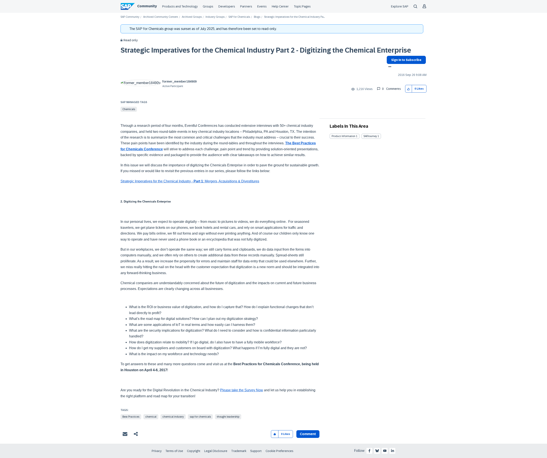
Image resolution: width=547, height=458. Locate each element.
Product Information (343, 136)
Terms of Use (174, 451)
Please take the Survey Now (241, 390)
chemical (150, 416)
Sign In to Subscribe (406, 60)
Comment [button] (308, 434)
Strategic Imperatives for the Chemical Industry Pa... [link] (294, 17)
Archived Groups (192, 17)
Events (262, 6)
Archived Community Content (160, 17)
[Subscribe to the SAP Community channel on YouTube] (385, 450)
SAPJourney (370, 136)
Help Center (280, 6)
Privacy (157, 451)
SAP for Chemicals (239, 17)
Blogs (257, 17)
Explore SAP (399, 6)
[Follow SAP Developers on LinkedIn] (392, 450)
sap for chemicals (200, 416)
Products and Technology (180, 6)
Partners (246, 6)
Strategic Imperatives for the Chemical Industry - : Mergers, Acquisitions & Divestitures (190, 181)
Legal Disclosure (215, 451)
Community (147, 6)
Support (256, 451)
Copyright (193, 451)
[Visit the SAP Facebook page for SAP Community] (369, 450)
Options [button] (389, 67)
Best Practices (130, 416)
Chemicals (128, 109)
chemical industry (173, 416)
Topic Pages (302, 6)
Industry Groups (215, 17)
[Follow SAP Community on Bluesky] (377, 450)
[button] (408, 89)
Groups (208, 6)
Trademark (238, 451)
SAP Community (130, 17)
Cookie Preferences (279, 451)
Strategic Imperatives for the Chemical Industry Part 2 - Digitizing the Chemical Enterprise (266, 50)
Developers (226, 6)
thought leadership (228, 416)
